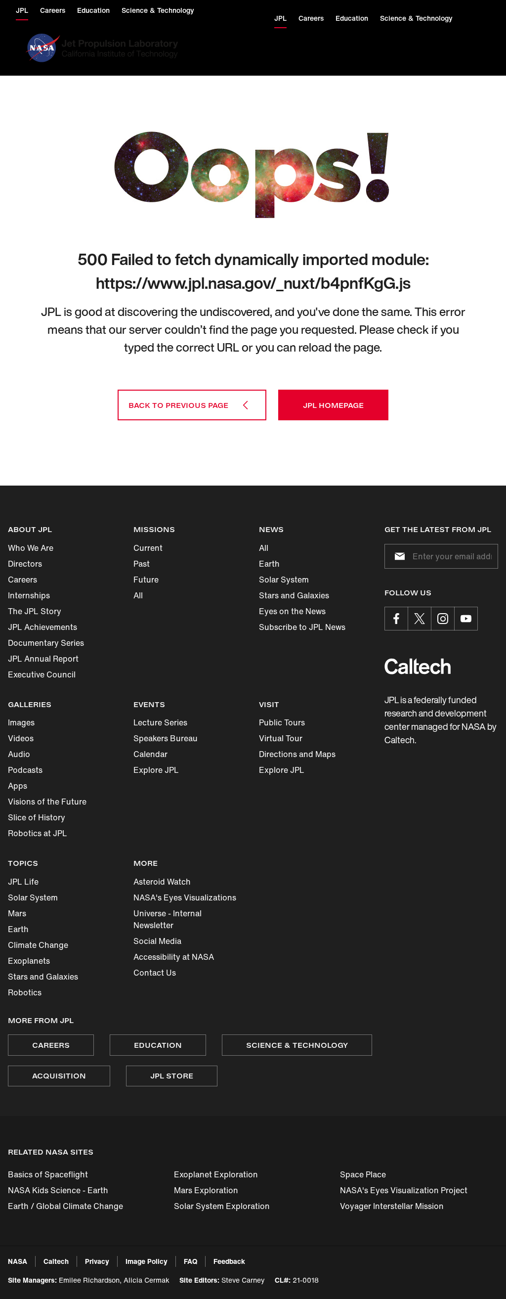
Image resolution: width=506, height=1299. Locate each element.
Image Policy (147, 1261)
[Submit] (398, 556)
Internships (29, 595)
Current (148, 548)
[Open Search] (477, 48)
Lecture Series (160, 722)
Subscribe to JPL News (302, 627)
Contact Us (154, 973)
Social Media (157, 941)
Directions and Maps (297, 754)
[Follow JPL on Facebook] (396, 618)
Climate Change (38, 945)
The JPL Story (34, 611)
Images (21, 722)
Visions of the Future (47, 801)
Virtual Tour (280, 738)
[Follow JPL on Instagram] (443, 618)
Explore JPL (156, 770)
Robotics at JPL (37, 833)
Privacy (97, 1261)
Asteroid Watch (162, 882)
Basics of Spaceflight (48, 1174)
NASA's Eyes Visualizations (184, 897)
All (138, 595)
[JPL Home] (122, 48)
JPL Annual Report (43, 659)
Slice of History (36, 817)
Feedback (229, 1261)
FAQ (190, 1261)
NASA (17, 1261)
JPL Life (23, 882)
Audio (19, 754)
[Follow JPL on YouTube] (466, 618)
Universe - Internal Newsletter (167, 919)
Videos (21, 738)
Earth (269, 564)
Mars (17, 913)
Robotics (25, 992)
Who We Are (30, 548)
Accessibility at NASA (173, 957)
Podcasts (25, 770)
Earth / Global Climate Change (65, 1206)
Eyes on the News (292, 611)
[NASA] (42, 48)
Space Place (363, 1174)
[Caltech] (417, 666)
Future (146, 579)
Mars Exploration (206, 1190)
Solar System (284, 579)
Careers (22, 579)
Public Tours (282, 722)
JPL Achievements (42, 627)
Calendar (150, 754)
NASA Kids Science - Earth (58, 1190)
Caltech (56, 1261)
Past (141, 564)
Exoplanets (29, 961)
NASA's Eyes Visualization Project (403, 1190)
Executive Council (42, 674)
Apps (17, 786)
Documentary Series (46, 643)
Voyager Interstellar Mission (392, 1206)
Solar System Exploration (222, 1206)
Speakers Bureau (165, 738)
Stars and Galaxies (294, 595)
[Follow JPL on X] (419, 618)
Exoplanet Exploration (216, 1174)
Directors (25, 564)
